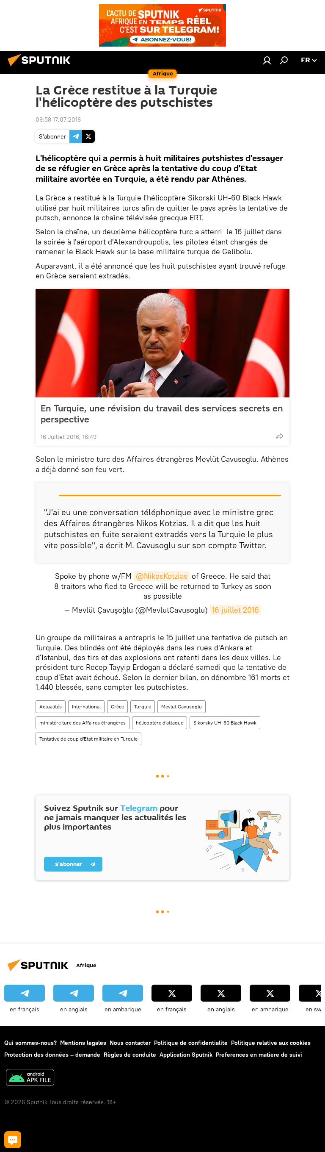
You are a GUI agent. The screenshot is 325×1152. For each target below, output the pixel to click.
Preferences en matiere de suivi (259, 1054)
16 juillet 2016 (235, 610)
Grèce (117, 706)
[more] (279, 435)
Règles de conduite (130, 1054)
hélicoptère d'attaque (159, 722)
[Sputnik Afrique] (41, 67)
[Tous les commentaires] (12, 1139)
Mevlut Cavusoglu (181, 706)
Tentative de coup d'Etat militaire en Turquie (88, 739)
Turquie (142, 706)
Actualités (50, 706)
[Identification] (267, 60)
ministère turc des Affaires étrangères (82, 722)
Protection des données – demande (52, 1054)
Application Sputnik (186, 1054)
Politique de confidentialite (191, 1043)
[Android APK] (30, 1078)
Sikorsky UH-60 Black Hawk (224, 722)
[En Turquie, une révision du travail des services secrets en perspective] (162, 343)
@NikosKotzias (161, 576)
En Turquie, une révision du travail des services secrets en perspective (162, 414)
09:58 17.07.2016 (58, 119)
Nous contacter (130, 1043)
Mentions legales (83, 1043)
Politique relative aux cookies (271, 1043)
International (86, 706)
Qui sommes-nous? (30, 1043)
